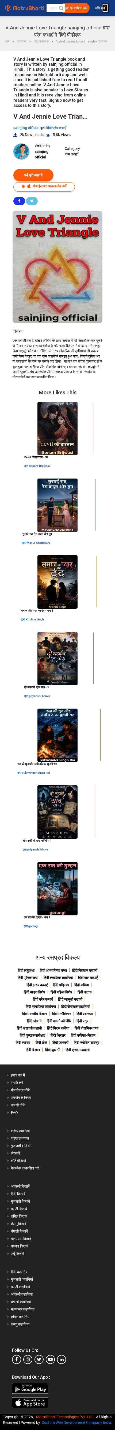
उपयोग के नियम (21, 1097)
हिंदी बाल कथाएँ (88, 978)
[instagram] (27, 1359)
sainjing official (26, 128)
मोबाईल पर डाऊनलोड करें (49, 186)
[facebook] (16, 1359)
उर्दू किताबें (17, 1254)
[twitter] (39, 1359)
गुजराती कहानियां (22, 1279)
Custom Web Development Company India (76, 1422)
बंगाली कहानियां (21, 1302)
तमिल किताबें (19, 1216)
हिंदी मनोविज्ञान (61, 1014)
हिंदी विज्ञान (33, 1050)
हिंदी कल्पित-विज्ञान (83, 1035)
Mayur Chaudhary (38, 543)
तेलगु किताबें (18, 1224)
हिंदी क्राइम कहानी (78, 1050)
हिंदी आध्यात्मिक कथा (53, 970)
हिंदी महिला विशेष (61, 992)
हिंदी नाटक (84, 992)
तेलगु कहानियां (20, 1324)
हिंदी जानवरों (60, 1042)
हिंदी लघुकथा (26, 970)
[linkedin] (61, 1359)
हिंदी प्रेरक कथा (28, 978)
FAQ (14, 1112)
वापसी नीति (18, 1105)
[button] (61, 8)
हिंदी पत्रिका (61, 985)
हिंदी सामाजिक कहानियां (41, 1006)
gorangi (33, 926)
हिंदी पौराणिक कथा (86, 1028)
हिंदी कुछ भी (52, 1050)
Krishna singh (35, 619)
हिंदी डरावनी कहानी (29, 1028)
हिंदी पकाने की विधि (59, 1021)
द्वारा (26, 466)
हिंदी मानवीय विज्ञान (34, 1014)
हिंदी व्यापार (23, 1042)
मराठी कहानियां (20, 1287)
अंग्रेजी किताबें (20, 1186)
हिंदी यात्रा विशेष (34, 992)
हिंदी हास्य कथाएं (37, 985)
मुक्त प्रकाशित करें (75, 8)
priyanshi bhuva (39, 696)
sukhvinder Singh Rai (36, 773)
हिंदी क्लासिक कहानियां (58, 978)
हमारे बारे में (18, 1075)
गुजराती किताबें (20, 1201)
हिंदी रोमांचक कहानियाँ (75, 1006)
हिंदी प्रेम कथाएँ (56, 128)
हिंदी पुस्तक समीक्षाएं (32, 1035)
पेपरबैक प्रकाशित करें (25, 1168)
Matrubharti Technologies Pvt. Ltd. (65, 1417)
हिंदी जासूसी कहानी (70, 999)
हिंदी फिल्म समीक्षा (58, 1028)
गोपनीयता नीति (20, 1090)
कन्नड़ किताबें (19, 1246)
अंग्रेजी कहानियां (22, 1294)
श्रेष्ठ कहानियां (20, 1131)
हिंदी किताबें (18, 1194)
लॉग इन (100, 8)
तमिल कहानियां (20, 1317)
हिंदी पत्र (82, 1021)
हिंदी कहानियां (19, 1272)
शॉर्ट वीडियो (18, 1161)
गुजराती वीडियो (20, 1146)
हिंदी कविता (81, 985)
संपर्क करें (17, 1083)
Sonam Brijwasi (39, 466)
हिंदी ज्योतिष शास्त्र (86, 1042)
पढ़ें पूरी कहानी (33, 175)
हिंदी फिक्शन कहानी (84, 970)
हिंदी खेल (41, 1042)
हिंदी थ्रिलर (58, 1035)
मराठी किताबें (19, 1209)
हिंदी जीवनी (34, 1021)
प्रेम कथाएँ (71, 154)
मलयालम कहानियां (22, 1309)
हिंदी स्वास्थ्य (84, 1014)
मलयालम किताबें (21, 1239)
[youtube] (50, 1359)
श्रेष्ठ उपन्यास (20, 1138)
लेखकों (15, 1153)
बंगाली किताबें (19, 1231)
